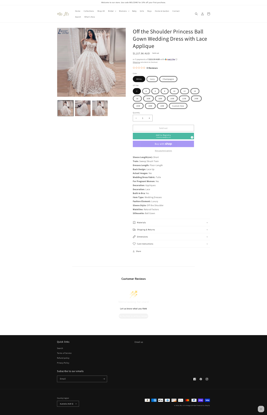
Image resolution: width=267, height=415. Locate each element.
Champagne (168, 79)
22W (184, 98)
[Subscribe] (104, 379)
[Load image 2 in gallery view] (83, 108)
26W (138, 106)
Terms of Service (64, 353)
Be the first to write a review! (133, 316)
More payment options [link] (163, 150)
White (139, 79)
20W (172, 98)
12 (185, 91)
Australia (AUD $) (66, 404)
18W (160, 98)
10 (174, 91)
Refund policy (63, 358)
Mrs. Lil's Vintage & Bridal (188, 405)
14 (195, 91)
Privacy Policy (63, 363)
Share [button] (138, 251)
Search (60, 348)
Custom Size (178, 106)
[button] (112, 11)
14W (162, 106)
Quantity (136, 112)
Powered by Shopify (203, 405)
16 (137, 98)
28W (150, 106)
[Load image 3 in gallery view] (100, 108)
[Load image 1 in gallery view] (65, 108)
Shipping (136, 62)
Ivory (152, 79)
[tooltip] (192, 137)
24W (196, 98)
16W (148, 98)
